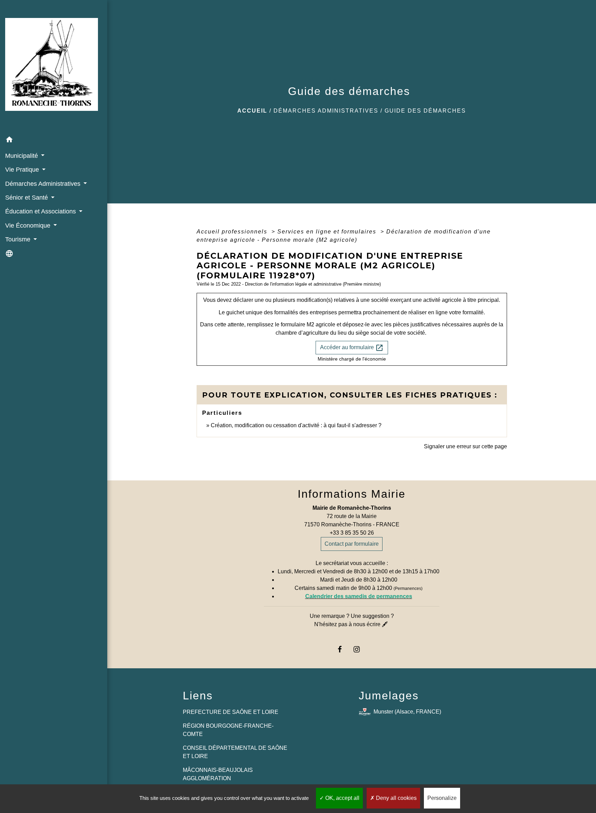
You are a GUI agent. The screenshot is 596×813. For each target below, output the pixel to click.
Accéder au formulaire (352, 348)
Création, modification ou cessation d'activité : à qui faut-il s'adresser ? (296, 425)
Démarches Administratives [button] (43, 183)
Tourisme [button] (18, 239)
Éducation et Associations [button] (41, 211)
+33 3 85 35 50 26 (352, 533)
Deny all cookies (396, 798)
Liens (198, 695)
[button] (53, 141)
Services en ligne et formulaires (327, 232)
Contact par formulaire (352, 544)
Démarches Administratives (326, 111)
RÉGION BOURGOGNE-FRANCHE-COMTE (228, 730)
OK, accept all (341, 798)
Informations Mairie (352, 494)
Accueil (252, 111)
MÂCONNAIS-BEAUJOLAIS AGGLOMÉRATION (218, 774)
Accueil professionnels (233, 232)
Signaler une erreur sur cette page (465, 446)
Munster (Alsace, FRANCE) (407, 712)
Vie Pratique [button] (23, 169)
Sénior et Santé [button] (27, 197)
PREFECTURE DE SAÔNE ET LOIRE (230, 712)
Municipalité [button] (22, 155)
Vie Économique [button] (28, 225)
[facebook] (343, 649)
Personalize (442, 798)
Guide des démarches (425, 111)
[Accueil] (53, 66)
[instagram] (360, 649)
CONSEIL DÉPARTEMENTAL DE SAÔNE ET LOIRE (235, 752)
